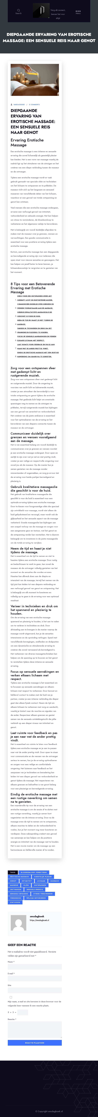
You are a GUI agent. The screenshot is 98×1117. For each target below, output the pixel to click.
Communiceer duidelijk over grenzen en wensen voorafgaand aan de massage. (35, 306)
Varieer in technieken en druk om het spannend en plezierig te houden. (34, 330)
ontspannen (40, 885)
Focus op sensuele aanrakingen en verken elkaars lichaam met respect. (36, 338)
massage (55, 881)
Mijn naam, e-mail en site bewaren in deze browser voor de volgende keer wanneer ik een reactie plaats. (34, 1003)
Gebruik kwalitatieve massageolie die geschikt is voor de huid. (34, 314)
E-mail (11, 973)
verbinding (15, 898)
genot (13, 881)
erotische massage (19, 877)
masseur (14, 885)
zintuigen (15, 902)
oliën (26, 885)
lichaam (41, 881)
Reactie (12, 1019)
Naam (11, 961)
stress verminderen (43, 894)
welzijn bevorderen (36, 898)
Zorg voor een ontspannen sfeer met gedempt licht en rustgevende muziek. (35, 298)
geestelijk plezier (43, 877)
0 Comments (34, 105)
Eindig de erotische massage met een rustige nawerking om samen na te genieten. (38, 355)
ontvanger (15, 889)
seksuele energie (35, 889)
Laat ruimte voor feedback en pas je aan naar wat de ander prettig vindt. (36, 346)
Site (9, 985)
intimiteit (27, 881)
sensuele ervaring (19, 894)
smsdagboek (19, 105)
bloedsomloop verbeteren (34, 872)
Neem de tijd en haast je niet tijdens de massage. (35, 322)
